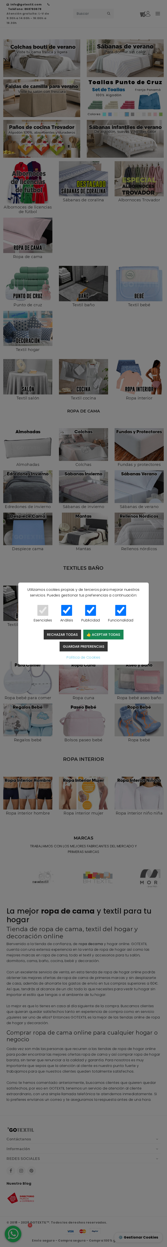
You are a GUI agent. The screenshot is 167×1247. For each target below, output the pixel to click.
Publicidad (90, 620)
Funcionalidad (120, 620)
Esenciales (43, 620)
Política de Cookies (83, 657)
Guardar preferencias (83, 646)
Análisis (66, 620)
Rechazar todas (62, 634)
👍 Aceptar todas (103, 634)
